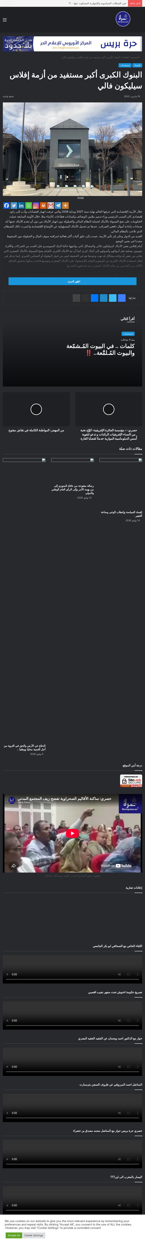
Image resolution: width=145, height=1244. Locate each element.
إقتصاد (125, 57)
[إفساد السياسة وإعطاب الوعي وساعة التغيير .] (120, 483)
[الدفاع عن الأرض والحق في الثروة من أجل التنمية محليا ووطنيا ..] (24, 600)
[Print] (43, 205)
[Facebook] (6, 205)
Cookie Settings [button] (33, 1235)
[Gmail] (50, 205)
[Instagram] (36, 205)
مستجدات (125, 65)
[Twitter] (14, 205)
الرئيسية (135, 57)
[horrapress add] (72, 43)
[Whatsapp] (28, 205)
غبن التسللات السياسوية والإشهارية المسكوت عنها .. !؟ (97, 3)
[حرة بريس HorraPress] (122, 19)
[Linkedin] (21, 205)
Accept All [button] (14, 1235)
